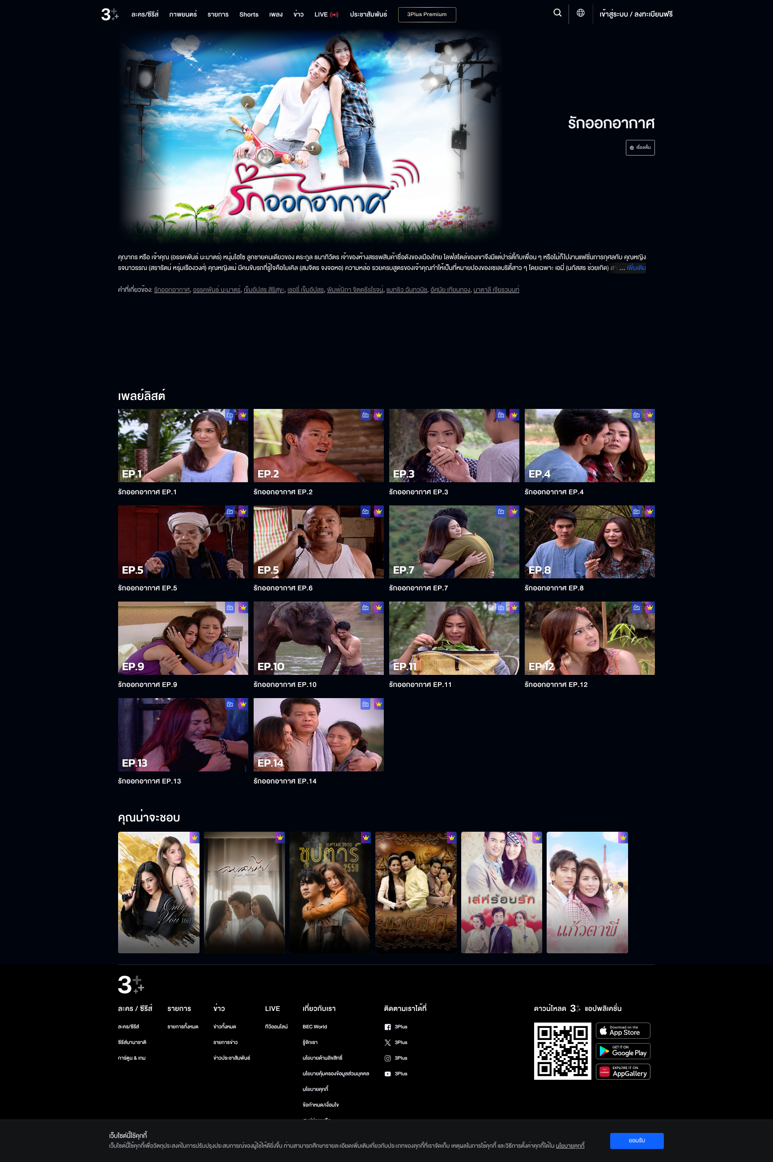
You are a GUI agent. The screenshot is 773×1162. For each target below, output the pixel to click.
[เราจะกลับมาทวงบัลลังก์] (330, 892)
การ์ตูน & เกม (132, 1058)
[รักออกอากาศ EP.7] (454, 542)
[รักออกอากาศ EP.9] (183, 638)
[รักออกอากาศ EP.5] (183, 542)
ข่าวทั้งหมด (224, 1027)
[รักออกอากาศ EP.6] (319, 542)
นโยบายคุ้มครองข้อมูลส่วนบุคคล (336, 1073)
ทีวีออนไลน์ (276, 1027)
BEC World (315, 1027)
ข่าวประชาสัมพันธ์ (231, 1058)
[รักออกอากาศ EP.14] (319, 734)
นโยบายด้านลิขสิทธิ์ (323, 1058)
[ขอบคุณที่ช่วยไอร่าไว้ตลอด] (159, 892)
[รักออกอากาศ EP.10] (319, 638)
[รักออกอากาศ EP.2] (319, 445)
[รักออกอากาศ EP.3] (454, 445)
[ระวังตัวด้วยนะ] (502, 892)
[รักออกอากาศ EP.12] (590, 638)
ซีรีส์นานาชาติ (132, 1042)
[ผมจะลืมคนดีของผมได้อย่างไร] (244, 892)
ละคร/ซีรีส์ (128, 1027)
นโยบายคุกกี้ (315, 1089)
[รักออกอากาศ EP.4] (590, 445)
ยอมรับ (637, 1140)
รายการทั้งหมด (182, 1027)
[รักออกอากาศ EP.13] (183, 734)
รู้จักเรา (310, 1042)
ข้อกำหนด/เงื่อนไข (321, 1105)
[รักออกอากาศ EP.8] (590, 542)
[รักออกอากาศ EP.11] (454, 638)
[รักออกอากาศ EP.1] (183, 445)
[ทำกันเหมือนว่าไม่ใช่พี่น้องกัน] (416, 892)
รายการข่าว (225, 1042)
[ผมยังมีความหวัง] (587, 892)
